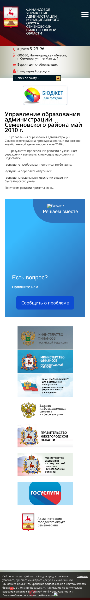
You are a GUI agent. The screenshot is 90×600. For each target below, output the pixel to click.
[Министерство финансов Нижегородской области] (45, 362)
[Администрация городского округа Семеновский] (45, 522)
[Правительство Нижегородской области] (45, 436)
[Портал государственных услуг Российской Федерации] (45, 493)
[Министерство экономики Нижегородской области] (45, 465)
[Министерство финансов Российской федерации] (45, 338)
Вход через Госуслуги (34, 71)
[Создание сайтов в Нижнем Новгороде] (41, 593)
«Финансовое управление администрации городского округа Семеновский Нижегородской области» (45, 579)
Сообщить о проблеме (45, 303)
